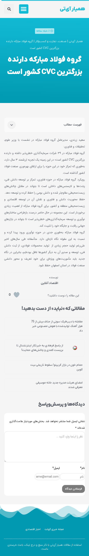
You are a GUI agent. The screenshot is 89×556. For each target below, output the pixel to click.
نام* (82, 468)
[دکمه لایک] (16, 295)
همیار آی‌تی (72, 9)
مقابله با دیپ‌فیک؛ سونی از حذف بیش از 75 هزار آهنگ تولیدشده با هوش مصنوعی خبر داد (57, 326)
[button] (23, 9)
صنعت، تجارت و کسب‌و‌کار (50, 41)
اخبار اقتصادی (33, 529)
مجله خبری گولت (54, 529)
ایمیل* (56, 468)
